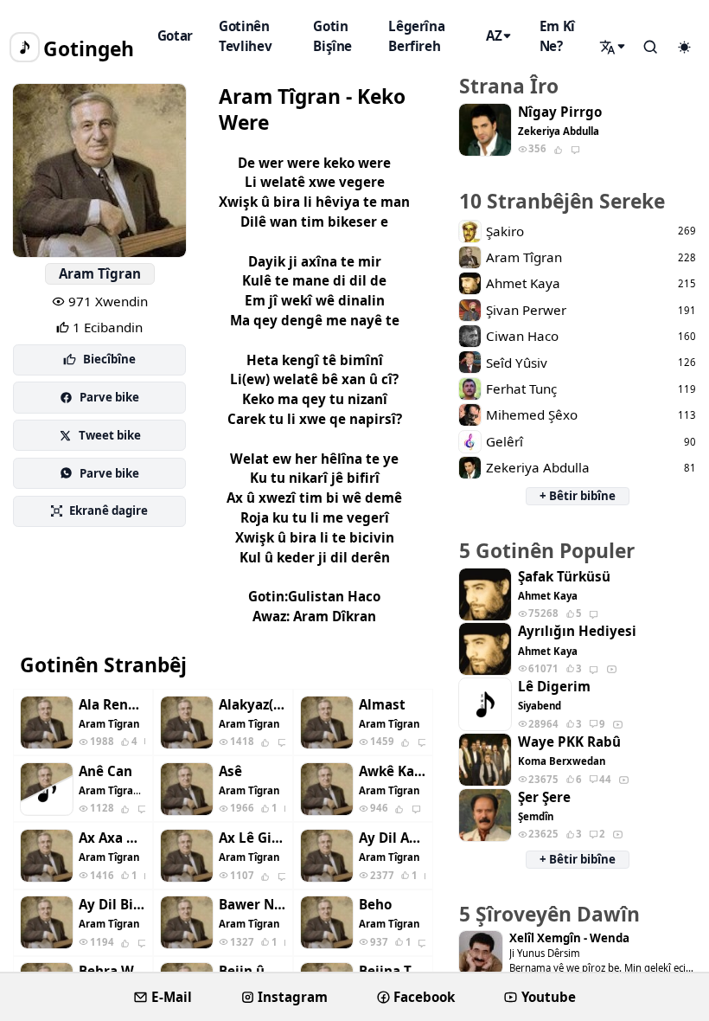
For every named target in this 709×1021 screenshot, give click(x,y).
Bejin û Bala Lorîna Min (252, 971)
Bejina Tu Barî (392, 971)
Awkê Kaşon (392, 771)
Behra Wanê (112, 971)
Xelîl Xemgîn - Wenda (569, 938)
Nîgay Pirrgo (560, 112)
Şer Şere (544, 797)
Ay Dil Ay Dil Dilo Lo (392, 838)
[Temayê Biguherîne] (684, 47)
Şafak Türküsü (564, 576)
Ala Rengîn (112, 705)
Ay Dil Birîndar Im (112, 904)
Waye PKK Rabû (569, 742)
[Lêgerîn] (614, 46)
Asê (230, 771)
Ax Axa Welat (112, 838)
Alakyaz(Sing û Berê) (252, 705)
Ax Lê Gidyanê (252, 838)
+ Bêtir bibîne (578, 496)
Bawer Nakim (252, 904)
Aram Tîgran (100, 273)
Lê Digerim (554, 686)
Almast (382, 705)
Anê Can (105, 771)
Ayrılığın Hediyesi (577, 631)
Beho (375, 904)
